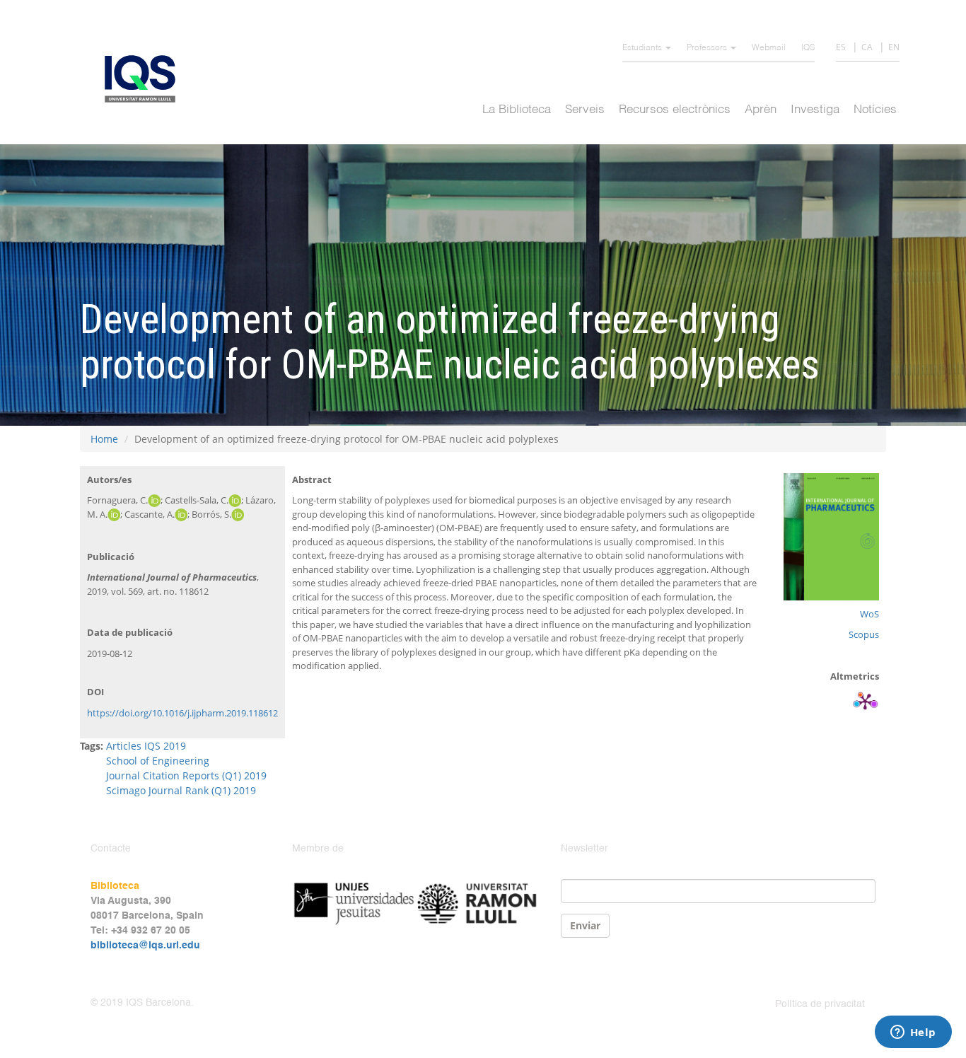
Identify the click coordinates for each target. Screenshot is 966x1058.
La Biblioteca (516, 110)
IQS (808, 48)
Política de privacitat (820, 1004)
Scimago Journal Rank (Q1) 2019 (181, 790)
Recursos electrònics (675, 110)
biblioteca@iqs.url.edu (145, 946)
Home (104, 439)
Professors (708, 48)
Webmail (769, 48)
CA (867, 47)
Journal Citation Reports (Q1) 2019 (186, 775)
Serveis (585, 110)
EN (894, 47)
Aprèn (760, 110)
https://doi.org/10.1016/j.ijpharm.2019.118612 (182, 713)
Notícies (875, 110)
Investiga (815, 110)
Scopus (864, 634)
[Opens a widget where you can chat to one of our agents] (913, 1033)
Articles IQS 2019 (146, 745)
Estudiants (643, 48)
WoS (869, 614)
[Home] (145, 79)
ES (841, 47)
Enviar (585, 925)
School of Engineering (157, 760)
